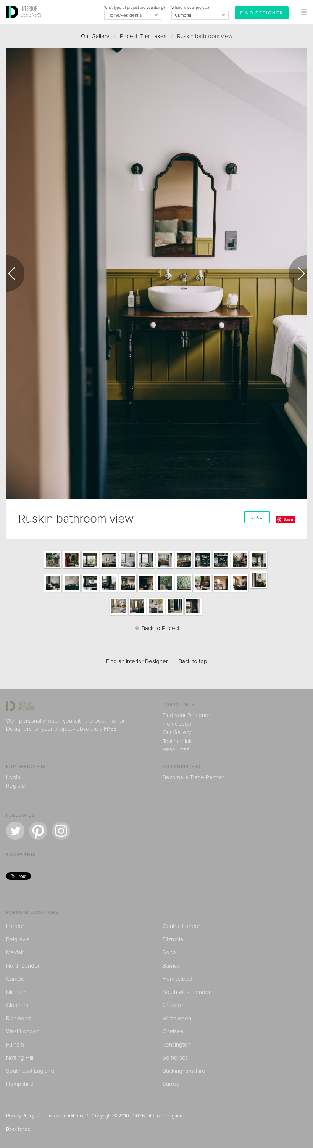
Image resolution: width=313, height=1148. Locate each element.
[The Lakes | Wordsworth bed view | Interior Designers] (118, 614)
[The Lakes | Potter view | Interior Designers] (165, 591)
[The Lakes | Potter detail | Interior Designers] (183, 591)
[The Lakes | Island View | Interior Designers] (109, 568)
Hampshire (20, 1083)
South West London (187, 992)
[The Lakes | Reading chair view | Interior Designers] (202, 591)
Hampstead (177, 978)
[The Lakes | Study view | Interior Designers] (90, 591)
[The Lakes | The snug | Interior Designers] (52, 591)
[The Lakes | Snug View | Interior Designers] (258, 568)
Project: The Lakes (143, 36)
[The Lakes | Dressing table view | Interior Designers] (221, 591)
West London (22, 1031)
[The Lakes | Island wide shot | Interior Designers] (183, 568)
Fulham (15, 1044)
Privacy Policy (20, 1116)
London (16, 926)
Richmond (18, 1018)
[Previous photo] (15, 273)
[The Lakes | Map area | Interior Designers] (71, 591)
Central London (182, 926)
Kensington (176, 1044)
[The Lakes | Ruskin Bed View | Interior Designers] (239, 591)
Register (16, 785)
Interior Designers (165, 1116)
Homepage (177, 723)
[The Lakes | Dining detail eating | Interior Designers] (239, 568)
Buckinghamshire (184, 1071)
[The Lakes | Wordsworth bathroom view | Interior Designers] (156, 614)
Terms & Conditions (63, 1116)
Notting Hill (19, 1057)
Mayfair (15, 952)
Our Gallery (95, 36)
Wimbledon (177, 1018)
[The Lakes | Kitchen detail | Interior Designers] (127, 568)
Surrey (171, 1083)
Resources (176, 749)
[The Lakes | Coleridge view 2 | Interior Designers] (193, 614)
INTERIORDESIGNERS (31, 11)
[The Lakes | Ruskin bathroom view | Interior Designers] (258, 588)
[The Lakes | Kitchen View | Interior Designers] (90, 568)
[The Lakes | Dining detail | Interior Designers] (202, 568)
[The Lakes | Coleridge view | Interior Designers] (174, 614)
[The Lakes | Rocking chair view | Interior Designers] (109, 591)
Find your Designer (186, 715)
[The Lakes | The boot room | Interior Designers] (71, 568)
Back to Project (159, 628)
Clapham (17, 1005)
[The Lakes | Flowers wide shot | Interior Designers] (165, 568)
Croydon (173, 1005)
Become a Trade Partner (193, 777)
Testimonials (178, 741)
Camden (16, 978)
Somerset (175, 1057)
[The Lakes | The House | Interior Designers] (52, 568)
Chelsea (173, 1031)
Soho (169, 952)
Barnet (171, 965)
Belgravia (17, 939)
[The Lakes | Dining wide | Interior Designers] (221, 568)
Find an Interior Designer (137, 661)
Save (288, 519)
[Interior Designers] (13, 21)
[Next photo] (298, 273)
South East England (30, 1071)
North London (23, 965)
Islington (16, 992)
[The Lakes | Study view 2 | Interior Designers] (127, 591)
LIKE (257, 517)
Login (13, 777)
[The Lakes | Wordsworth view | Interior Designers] (137, 614)
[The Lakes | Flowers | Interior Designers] (146, 568)
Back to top (193, 661)
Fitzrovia (173, 939)
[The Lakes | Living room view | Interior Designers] (146, 591)
